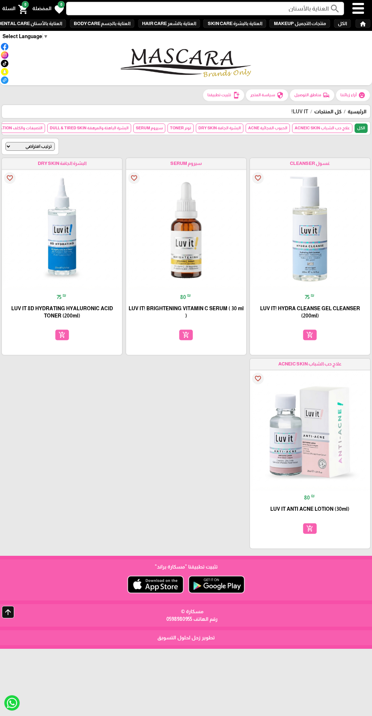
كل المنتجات (327, 111)
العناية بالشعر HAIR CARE (169, 23)
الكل (342, 23)
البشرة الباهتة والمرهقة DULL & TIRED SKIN (89, 128)
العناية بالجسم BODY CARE (102, 23)
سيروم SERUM (149, 128)
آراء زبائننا (352, 95)
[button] (48, 9)
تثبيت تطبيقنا (223, 95)
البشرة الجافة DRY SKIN (219, 128)
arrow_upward (8, 612)
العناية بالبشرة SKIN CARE (234, 23)
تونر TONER (180, 128)
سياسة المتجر (267, 95)
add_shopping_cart (310, 335)
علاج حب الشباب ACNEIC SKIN (322, 128)
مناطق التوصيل (312, 95)
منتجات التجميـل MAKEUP (299, 23)
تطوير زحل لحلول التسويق (186, 637)
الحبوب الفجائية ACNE (267, 128)
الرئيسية (357, 111)
